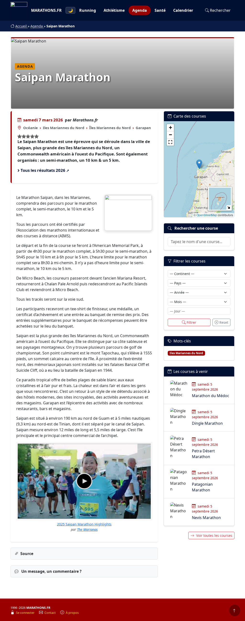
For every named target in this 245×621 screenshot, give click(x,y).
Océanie (30, 127)
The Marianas (87, 529)
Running (87, 10)
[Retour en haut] (234, 610)
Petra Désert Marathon (203, 453)
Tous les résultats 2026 (43, 170)
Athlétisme (114, 10)
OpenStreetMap (206, 215)
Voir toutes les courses (214, 535)
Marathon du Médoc (210, 395)
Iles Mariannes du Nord (63, 127)
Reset (223, 322)
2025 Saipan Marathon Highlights (84, 524)
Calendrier (183, 10)
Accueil (21, 26)
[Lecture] (84, 481)
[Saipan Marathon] (128, 213)
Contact (50, 613)
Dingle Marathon (207, 423)
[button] (199, 164)
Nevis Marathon (206, 517)
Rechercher (220, 10)
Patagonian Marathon (202, 487)
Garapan (143, 127)
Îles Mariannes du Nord (110, 127)
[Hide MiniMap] (228, 207)
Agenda (139, 10)
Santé (160, 10)
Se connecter (25, 613)
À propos (72, 613)
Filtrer (191, 322)
